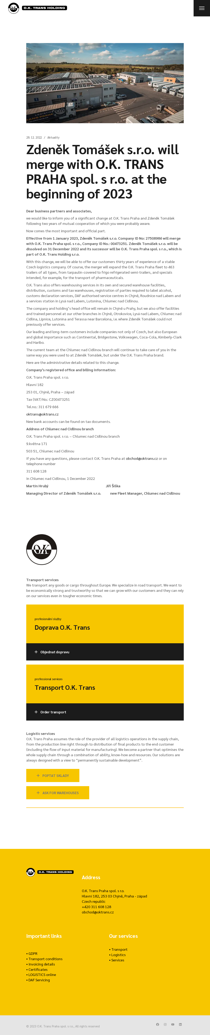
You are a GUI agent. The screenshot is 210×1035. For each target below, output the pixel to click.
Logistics (118, 954)
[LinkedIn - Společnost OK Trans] (180, 1024)
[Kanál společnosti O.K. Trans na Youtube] (173, 1024)
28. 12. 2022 (34, 137)
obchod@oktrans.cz (142, 458)
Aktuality (53, 137)
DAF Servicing (39, 979)
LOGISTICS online (42, 974)
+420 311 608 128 (96, 906)
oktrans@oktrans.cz (42, 414)
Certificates (38, 969)
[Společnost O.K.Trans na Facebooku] (157, 1024)
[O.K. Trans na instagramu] (165, 1024)
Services (117, 960)
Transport (119, 949)
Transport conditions (46, 958)
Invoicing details (42, 964)
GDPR (33, 953)
